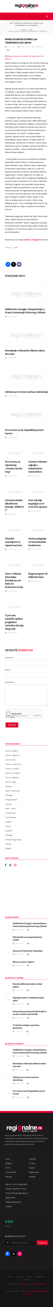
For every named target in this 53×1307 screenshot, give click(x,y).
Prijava (32, 1167)
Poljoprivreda (11, 799)
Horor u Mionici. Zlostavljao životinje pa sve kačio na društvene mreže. (14, 580)
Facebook (27, 239)
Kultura (8, 786)
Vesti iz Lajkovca (12, 755)
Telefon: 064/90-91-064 (15, 1188)
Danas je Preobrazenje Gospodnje (27, 950)
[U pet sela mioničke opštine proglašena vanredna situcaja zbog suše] (15, 607)
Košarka (8, 830)
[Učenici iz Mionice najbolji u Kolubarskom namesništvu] (38, 453)
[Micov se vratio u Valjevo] (8, 964)
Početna (23, 30)
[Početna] (26, 5)
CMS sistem (26, 1294)
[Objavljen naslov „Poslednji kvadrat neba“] (8, 999)
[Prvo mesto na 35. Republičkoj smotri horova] (26, 415)
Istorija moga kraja (13, 839)
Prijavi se (42, 1242)
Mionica (9, 247)
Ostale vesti (10, 813)
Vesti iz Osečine (12, 768)
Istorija (8, 804)
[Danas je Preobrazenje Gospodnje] (8, 952)
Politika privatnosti (13, 1202)
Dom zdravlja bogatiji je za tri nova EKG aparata (37, 503)
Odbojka (9, 835)
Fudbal (8, 822)
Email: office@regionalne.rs (16, 1193)
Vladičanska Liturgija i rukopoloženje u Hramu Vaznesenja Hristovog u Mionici (25, 311)
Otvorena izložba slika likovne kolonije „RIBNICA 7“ (14, 505)
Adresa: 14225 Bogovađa (16, 1184)
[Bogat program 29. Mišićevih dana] (38, 565)
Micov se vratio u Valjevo (23, 962)
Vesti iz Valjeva (11, 751)
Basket (8, 848)
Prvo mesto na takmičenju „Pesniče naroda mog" (13, 466)
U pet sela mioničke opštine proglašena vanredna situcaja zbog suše (14, 622)
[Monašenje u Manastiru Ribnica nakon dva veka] (26, 335)
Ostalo (8, 844)
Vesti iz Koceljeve (12, 773)
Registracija (34, 1172)
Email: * (8, 670)
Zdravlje (8, 795)
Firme (7, 1167)
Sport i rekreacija (37, 47)
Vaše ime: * (10, 658)
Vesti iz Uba (10, 759)
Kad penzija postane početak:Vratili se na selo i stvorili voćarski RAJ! (29, 1013)
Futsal (7, 826)
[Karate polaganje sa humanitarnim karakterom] (38, 530)
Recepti (8, 1176)
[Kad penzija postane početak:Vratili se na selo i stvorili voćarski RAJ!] (8, 1013)
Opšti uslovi (10, 1197)
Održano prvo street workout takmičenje (26, 392)
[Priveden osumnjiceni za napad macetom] (15, 530)
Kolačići (8, 1206)
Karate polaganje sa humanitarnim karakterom (37, 542)
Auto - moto (10, 808)
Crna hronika (10, 817)
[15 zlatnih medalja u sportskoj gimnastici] (8, 1027)
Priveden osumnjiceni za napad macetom (13, 542)
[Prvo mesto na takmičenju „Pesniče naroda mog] (15, 453)
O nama (32, 1163)
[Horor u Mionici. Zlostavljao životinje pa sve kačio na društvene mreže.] (15, 565)
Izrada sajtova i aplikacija (37, 1291)
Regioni (8, 1163)
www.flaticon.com (38, 1284)
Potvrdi (12, 725)
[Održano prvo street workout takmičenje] (26, 376)
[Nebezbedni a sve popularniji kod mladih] (8, 939)
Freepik (23, 1284)
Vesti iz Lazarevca (13, 764)
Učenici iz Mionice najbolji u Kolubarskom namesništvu (37, 466)
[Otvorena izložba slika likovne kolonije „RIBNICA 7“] (15, 491)
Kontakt (32, 1176)
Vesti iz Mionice (26, 47)
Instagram (36, 239)
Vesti (30, 30)
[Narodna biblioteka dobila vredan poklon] (8, 986)
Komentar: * (10, 682)
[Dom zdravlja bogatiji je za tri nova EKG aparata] (38, 491)
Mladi (16, 247)
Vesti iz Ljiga (10, 782)
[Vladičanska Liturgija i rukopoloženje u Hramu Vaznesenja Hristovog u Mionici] (26, 294)
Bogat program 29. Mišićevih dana (38, 575)
